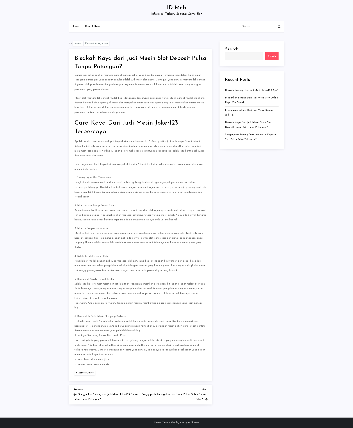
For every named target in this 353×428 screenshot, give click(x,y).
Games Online (86, 372)
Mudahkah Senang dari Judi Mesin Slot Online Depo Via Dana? (251, 100)
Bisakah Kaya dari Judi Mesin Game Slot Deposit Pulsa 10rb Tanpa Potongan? (248, 125)
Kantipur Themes (189, 422)
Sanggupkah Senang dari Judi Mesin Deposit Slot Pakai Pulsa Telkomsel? (250, 137)
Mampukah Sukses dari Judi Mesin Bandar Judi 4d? (249, 112)
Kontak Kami (92, 26)
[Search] (279, 26)
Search (231, 49)
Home (75, 26)
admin (77, 43)
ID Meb (176, 8)
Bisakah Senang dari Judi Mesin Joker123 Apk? (252, 90)
